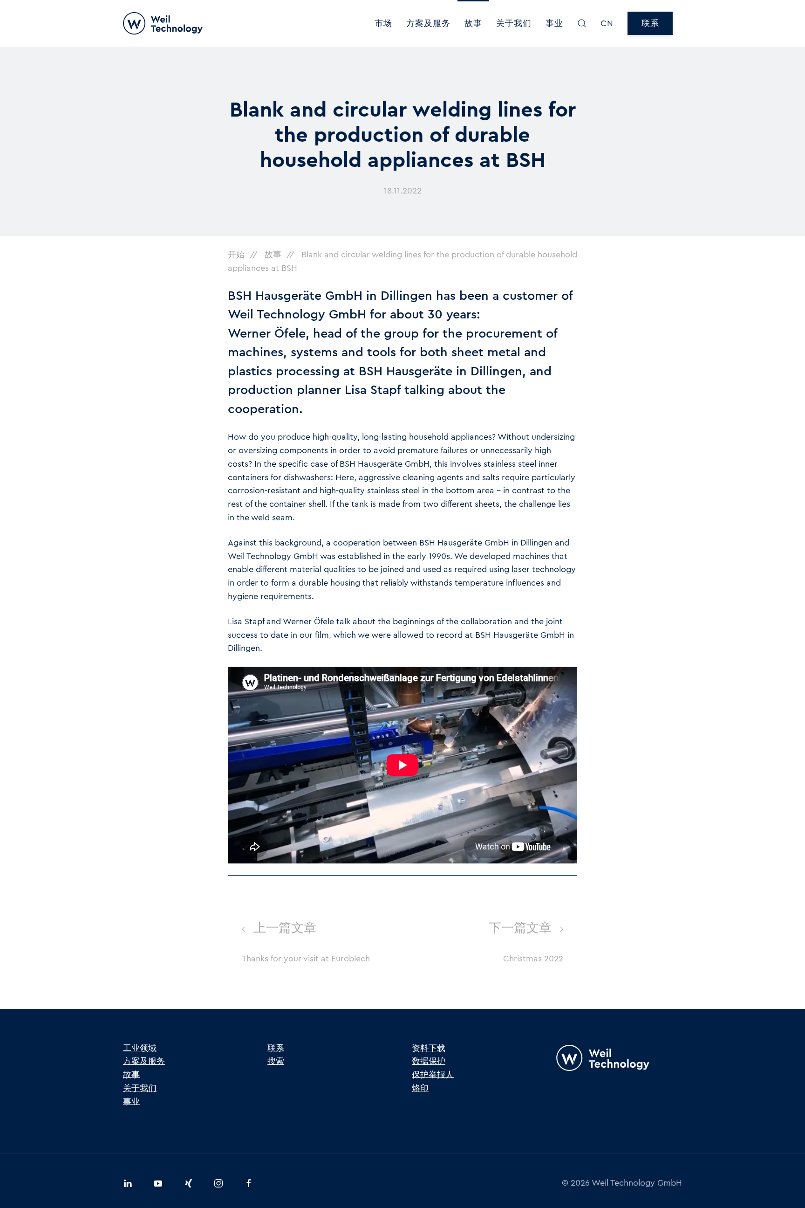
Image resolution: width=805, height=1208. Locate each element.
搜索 (275, 1061)
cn (607, 23)
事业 (554, 23)
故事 (473, 23)
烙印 (420, 1088)
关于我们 (514, 23)
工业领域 (140, 1048)
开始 (236, 254)
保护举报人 (433, 1074)
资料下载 (428, 1048)
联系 (650, 23)
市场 (383, 23)
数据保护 (428, 1061)
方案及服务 (428, 23)
